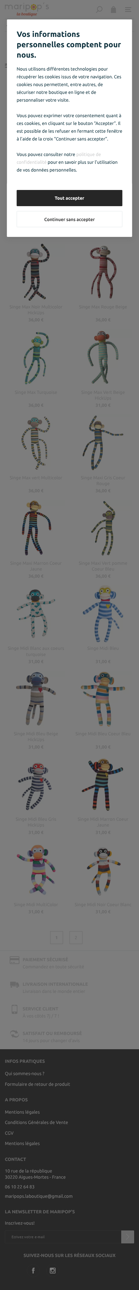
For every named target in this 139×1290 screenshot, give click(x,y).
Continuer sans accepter (69, 219)
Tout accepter (69, 198)
